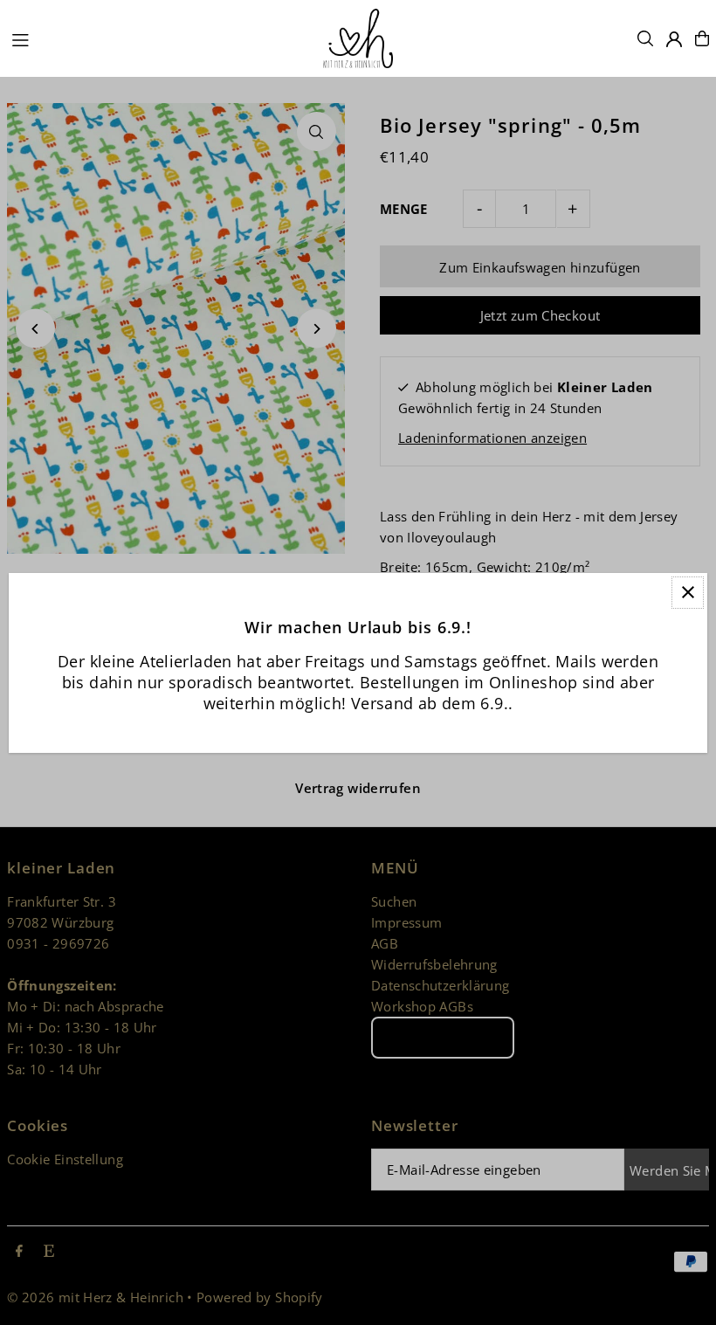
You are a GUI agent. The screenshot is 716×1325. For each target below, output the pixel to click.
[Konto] (674, 39)
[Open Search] (645, 38)
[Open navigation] (158, 38)
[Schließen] (687, 592)
